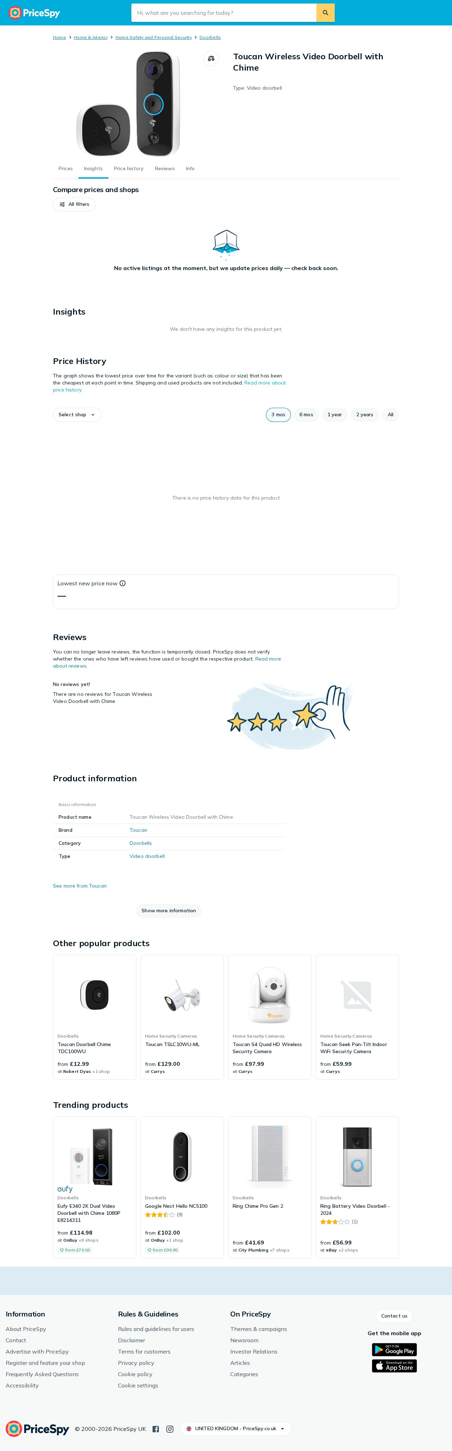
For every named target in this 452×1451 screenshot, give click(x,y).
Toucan (138, 830)
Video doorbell (147, 856)
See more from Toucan (80, 886)
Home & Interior (91, 37)
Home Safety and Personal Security (153, 37)
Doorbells (210, 37)
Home (59, 37)
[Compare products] (211, 58)
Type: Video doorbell (257, 88)
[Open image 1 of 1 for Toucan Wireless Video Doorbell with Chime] (128, 104)
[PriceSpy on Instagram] (170, 1428)
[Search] (325, 13)
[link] (94, 1017)
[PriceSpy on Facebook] (155, 1428)
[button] (74, 204)
